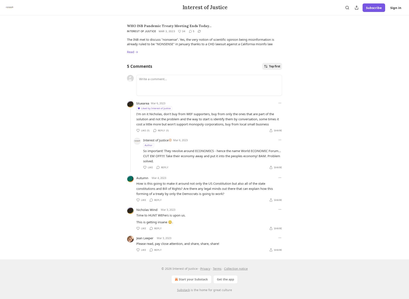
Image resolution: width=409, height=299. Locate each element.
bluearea (142, 103)
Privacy (205, 269)
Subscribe (374, 8)
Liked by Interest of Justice (156, 108)
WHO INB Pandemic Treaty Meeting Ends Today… (169, 26)
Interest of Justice (141, 31)
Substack (183, 290)
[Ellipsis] (280, 103)
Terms (217, 269)
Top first (274, 66)
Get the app (225, 279)
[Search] (347, 7)
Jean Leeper (144, 238)
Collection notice (236, 269)
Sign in (395, 8)
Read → (132, 52)
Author (149, 145)
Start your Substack (193, 279)
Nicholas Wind (146, 210)
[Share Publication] (356, 7)
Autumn (142, 178)
